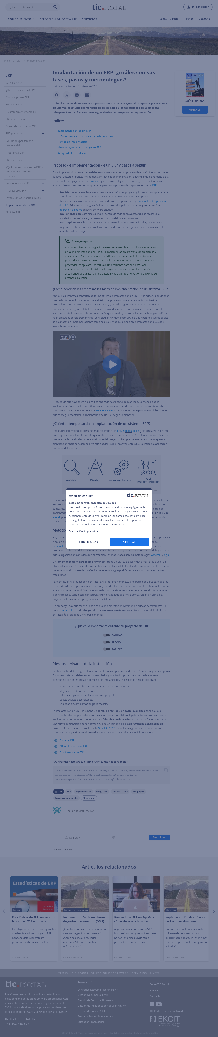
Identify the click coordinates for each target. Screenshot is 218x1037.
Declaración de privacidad (84, 531)
